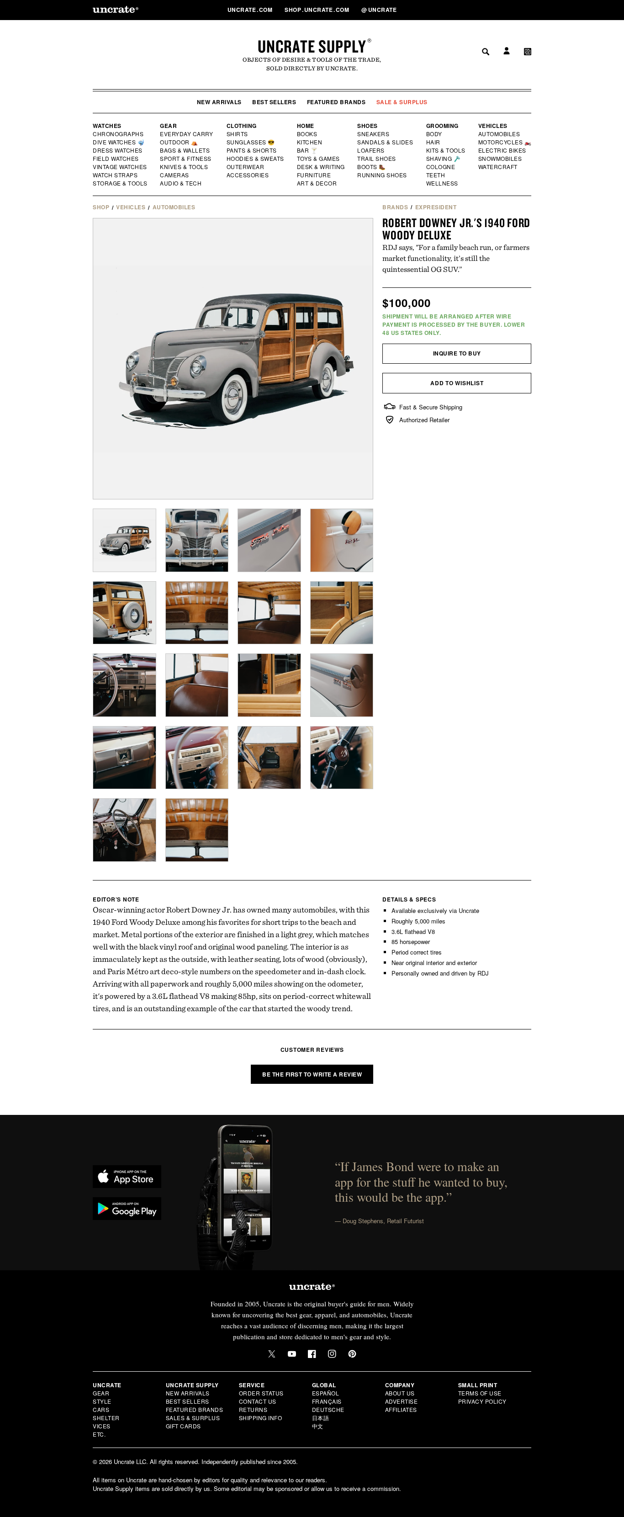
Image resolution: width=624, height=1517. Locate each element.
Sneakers (373, 134)
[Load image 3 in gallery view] (269, 540)
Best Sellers (274, 102)
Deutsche (328, 1409)
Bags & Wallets (186, 150)
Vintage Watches (120, 167)
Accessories (248, 175)
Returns (253, 1409)
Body (434, 134)
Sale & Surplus (402, 102)
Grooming (442, 126)
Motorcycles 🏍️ (505, 142)
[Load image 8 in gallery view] (342, 613)
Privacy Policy (482, 1401)
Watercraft (498, 167)
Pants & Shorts (252, 150)
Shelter (106, 1418)
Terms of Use (480, 1393)
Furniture (314, 175)
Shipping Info (260, 1418)
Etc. (99, 1434)
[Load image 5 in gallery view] (124, 613)
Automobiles (499, 134)
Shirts (237, 134)
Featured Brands (336, 102)
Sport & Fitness (186, 158)
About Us (400, 1393)
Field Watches (116, 158)
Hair (433, 142)
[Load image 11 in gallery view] (269, 685)
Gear (168, 126)
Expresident (436, 207)
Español (325, 1393)
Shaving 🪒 (443, 158)
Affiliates (401, 1409)
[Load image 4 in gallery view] (342, 540)
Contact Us (257, 1401)
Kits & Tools (446, 150)
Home (305, 126)
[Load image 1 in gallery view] (124, 540)
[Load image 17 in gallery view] (124, 830)
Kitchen (310, 142)
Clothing (242, 126)
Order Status (261, 1393)
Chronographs (118, 134)
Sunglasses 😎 (251, 142)
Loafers (371, 150)
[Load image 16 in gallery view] (342, 758)
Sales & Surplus (193, 1418)
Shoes (367, 126)
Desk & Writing (321, 167)
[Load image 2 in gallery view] (197, 540)
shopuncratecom (318, 9)
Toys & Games (319, 158)
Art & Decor (317, 183)
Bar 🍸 (308, 150)
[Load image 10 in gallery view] (197, 685)
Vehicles (493, 126)
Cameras (175, 175)
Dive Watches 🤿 (119, 142)
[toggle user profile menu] (505, 10)
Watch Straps (116, 175)
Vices (102, 1426)
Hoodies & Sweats (256, 158)
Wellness (442, 183)
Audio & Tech (181, 183)
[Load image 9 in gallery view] (124, 685)
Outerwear (246, 167)
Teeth (435, 175)
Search (482, 9)
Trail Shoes (377, 158)
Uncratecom (250, 9)
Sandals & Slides (385, 142)
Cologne (440, 167)
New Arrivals (219, 102)
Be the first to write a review (312, 1074)
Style (102, 1401)
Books (307, 134)
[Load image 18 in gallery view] (197, 830)
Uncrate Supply (312, 46)
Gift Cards (183, 1426)
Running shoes (382, 175)
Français (327, 1401)
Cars (101, 1409)
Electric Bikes (502, 150)
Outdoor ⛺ (179, 142)
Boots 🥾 (371, 167)
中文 (317, 1426)
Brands (395, 207)
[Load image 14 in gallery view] (197, 758)
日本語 (320, 1418)
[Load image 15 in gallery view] (269, 758)
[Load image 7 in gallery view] (269, 613)
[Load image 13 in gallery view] (124, 758)
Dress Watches (118, 150)
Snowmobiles (500, 158)
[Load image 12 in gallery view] (342, 685)
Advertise (401, 1401)
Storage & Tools (120, 183)
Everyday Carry (187, 134)
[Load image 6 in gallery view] (197, 613)
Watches (107, 126)
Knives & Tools (184, 167)
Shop (101, 207)
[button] (527, 9)
